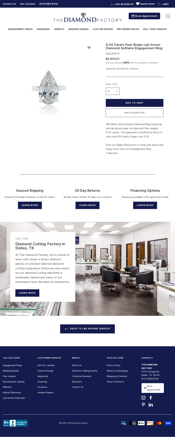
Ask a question (135, 112)
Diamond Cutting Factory (84, 370)
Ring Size (112, 84)
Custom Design (45, 370)
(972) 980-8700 (48, 3)
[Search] (168, 16)
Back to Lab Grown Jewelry (89, 328)
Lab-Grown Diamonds (14, 397)
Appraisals (42, 376)
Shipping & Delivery (117, 376)
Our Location (27, 3)
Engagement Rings (12, 365)
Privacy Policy (113, 365)
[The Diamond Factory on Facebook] (151, 398)
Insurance (42, 387)
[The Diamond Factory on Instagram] (143, 398)
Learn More (30, 205)
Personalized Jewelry (14, 381)
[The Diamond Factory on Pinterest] (143, 404)
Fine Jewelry (9, 376)
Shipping (110, 68)
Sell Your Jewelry (46, 365)
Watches (7, 387)
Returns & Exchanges (117, 370)
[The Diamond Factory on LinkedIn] (151, 404)
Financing (42, 381)
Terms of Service (115, 381)
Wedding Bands (11, 370)
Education (77, 381)
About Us (77, 365)
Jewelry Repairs (45, 392)
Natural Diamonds (12, 392)
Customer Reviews (81, 376)
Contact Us (9, 3)
